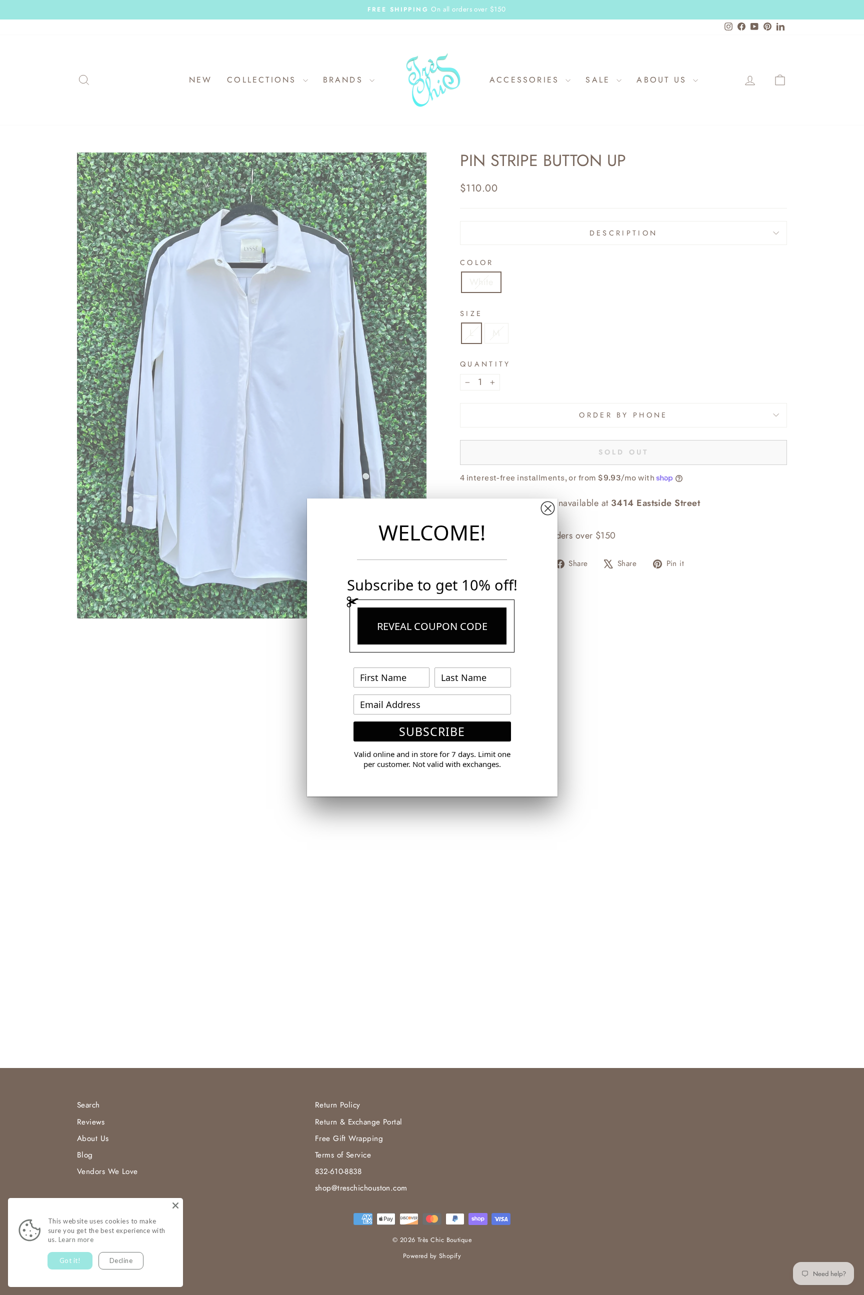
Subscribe (432, 732)
